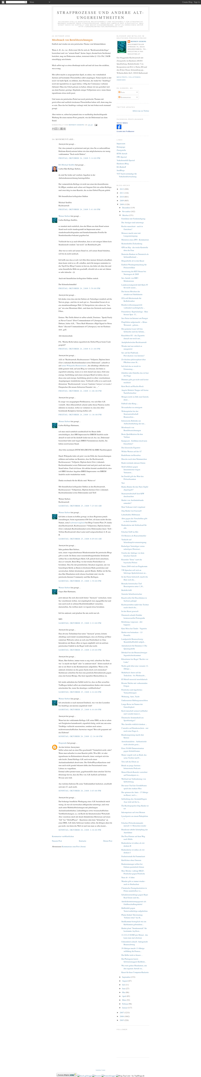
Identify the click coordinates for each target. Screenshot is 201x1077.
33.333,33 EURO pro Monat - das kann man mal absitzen (134, 936)
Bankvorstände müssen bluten (133, 463)
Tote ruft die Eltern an (130, 761)
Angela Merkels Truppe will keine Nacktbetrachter (134, 391)
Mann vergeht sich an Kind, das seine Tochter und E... (134, 756)
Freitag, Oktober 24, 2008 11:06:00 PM (80, 390)
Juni (124, 988)
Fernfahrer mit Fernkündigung (133, 218)
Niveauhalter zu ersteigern (131, 407)
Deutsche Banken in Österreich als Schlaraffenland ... (135, 255)
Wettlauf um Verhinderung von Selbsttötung (133, 780)
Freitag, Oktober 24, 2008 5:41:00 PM (79, 209)
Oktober (125, 215)
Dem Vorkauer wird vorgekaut (133, 507)
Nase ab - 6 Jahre (128, 877)
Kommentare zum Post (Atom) (74, 846)
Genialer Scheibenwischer (131, 594)
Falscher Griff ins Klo (129, 531)
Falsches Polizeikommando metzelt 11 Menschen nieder (133, 824)
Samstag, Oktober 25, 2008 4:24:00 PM (80, 692)
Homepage (121, 147)
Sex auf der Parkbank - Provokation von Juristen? (132, 354)
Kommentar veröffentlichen (63, 836)
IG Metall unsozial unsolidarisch (134, 679)
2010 (122, 196)
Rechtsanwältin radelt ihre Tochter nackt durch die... (135, 606)
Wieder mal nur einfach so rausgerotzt (131, 347)
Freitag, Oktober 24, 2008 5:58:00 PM (79, 288)
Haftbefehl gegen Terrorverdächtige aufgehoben (134, 909)
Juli (124, 984)
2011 (122, 193)
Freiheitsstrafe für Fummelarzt (133, 856)
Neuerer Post (57, 841)
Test (123, 483)
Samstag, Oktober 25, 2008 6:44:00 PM (80, 709)
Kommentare (125, 97)
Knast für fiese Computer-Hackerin (135, 972)
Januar (125, 1007)
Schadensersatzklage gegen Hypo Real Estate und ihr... (134, 896)
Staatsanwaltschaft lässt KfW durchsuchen (132, 495)
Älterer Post (107, 841)
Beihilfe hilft (126, 590)
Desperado (63, 743)
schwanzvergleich (78, 522)
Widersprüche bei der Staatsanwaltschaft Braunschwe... (129, 414)
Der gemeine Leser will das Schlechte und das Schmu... (133, 330)
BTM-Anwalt (122, 153)
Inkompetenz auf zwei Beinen (133, 812)
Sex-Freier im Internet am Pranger (134, 318)
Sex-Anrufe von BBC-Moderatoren (130, 279)
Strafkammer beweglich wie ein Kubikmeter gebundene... (133, 923)
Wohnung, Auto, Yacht (130, 696)
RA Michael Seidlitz (67, 164)
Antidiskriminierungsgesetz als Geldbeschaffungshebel (133, 903)
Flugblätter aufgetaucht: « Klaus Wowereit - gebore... (134, 323)
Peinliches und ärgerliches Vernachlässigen (131, 691)
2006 (122, 1016)
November (126, 211)
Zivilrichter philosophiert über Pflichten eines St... (133, 361)
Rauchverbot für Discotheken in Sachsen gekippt (134, 599)
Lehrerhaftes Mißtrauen (130, 514)
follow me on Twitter (141, 110)
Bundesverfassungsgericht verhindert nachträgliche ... (133, 306)
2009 (122, 200)
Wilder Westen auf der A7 (131, 451)
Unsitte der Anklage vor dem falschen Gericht (132, 554)
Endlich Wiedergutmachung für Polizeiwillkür (134, 266)
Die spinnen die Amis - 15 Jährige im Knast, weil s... (134, 794)
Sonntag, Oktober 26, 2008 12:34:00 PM (81, 736)
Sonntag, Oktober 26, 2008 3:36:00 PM (80, 829)
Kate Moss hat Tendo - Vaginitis (134, 628)
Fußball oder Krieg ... (129, 403)
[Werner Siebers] (119, 128)
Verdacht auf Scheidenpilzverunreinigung (133, 541)
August (125, 980)
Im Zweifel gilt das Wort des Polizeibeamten (132, 478)
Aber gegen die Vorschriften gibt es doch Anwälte (134, 520)
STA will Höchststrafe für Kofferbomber (131, 299)
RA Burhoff (121, 167)
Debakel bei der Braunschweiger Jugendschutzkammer (134, 654)
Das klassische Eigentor (130, 447)
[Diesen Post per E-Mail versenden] (53, 128)
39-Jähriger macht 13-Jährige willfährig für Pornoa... (132, 950)
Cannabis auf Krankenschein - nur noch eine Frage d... (134, 729)
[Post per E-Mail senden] (95, 125)
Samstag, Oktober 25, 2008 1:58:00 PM (80, 581)
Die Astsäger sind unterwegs (132, 222)
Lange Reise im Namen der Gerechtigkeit (132, 705)
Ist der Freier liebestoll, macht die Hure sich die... (134, 578)
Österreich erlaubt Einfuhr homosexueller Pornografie (133, 616)
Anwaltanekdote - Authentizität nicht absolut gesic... (134, 743)
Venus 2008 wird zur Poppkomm (134, 566)
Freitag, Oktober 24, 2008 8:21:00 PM (79, 348)
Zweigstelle (121, 150)
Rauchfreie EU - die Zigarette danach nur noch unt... (133, 337)
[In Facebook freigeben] (61, 128)
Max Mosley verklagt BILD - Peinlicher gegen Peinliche (133, 872)
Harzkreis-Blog (123, 163)
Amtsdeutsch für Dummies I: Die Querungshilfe (134, 647)
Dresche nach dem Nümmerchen (134, 459)
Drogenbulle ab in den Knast (132, 260)
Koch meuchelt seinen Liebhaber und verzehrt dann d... (134, 712)
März (124, 1000)
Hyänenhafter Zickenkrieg (131, 243)
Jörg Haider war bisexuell (131, 510)
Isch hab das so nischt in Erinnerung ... (131, 367)
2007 (122, 1012)
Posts (122, 92)
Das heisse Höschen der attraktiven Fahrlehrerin (131, 293)
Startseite (82, 841)
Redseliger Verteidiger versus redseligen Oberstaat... (133, 547)
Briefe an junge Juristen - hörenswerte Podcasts (131, 767)
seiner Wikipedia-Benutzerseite (74, 365)
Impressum (121, 143)
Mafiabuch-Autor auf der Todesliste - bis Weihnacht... (133, 674)
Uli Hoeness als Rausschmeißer (133, 535)
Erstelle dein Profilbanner (125, 131)
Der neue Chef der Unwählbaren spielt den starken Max (134, 787)
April (124, 996)
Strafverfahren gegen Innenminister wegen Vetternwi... (130, 469)
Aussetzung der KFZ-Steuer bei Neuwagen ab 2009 (133, 273)
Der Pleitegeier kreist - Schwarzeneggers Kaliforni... (133, 960)
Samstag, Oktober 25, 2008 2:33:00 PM (80, 623)
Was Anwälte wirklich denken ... (134, 724)
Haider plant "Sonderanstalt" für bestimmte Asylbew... (134, 929)
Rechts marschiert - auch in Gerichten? (132, 228)
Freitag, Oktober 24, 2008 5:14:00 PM (79, 158)
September (126, 977)
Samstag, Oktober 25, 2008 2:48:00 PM (80, 649)
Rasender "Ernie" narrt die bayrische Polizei (131, 561)
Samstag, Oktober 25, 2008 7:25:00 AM (80, 505)
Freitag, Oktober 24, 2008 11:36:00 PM (80, 414)
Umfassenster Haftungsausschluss (134, 700)
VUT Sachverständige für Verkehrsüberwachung (127, 175)
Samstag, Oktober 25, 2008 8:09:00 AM (80, 538)
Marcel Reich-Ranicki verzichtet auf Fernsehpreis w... (134, 773)
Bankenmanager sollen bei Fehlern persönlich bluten (132, 865)
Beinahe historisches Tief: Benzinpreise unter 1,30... (132, 585)
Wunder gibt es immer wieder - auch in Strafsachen (133, 882)
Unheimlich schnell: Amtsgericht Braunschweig (134, 943)
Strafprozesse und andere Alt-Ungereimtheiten (100, 15)
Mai (124, 992)
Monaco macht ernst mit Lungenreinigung (131, 234)
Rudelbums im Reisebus (131, 455)
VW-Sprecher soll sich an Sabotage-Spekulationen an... (134, 571)
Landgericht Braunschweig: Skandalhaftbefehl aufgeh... (133, 640)
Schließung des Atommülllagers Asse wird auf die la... (134, 800)
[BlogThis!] (56, 128)
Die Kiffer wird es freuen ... (131, 955)
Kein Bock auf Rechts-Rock (132, 386)
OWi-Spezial (122, 157)
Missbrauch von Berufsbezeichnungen (72, 40)
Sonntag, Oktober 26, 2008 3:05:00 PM (80, 790)
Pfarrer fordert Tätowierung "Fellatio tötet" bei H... (132, 916)
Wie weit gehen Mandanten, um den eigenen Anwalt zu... (134, 967)
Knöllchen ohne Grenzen (131, 860)
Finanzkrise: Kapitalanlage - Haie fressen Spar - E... (134, 313)
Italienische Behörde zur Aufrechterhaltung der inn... (133, 422)
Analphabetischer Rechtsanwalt (134, 342)
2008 (122, 204)
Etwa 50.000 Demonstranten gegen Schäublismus (132, 749)
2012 (122, 189)
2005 (122, 1020)
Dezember (126, 207)
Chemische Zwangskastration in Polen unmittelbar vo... (134, 889)
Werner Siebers (64, 216)
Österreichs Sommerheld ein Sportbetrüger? (132, 719)
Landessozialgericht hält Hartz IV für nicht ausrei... (134, 286)
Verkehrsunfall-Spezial (126, 160)
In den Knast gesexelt (129, 611)
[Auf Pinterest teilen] (64, 128)
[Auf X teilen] (58, 128)
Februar (125, 1003)
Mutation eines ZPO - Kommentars (135, 239)
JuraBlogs (121, 170)
